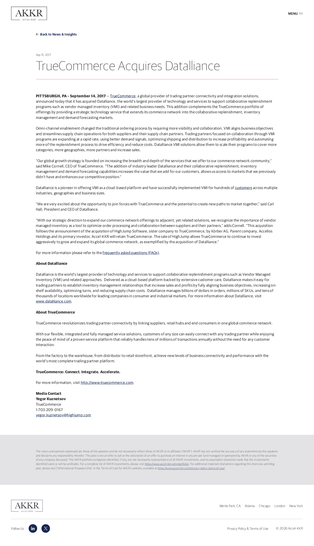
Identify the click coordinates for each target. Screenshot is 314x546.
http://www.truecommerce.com (107, 382)
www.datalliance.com (54, 301)
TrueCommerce (122, 96)
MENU (293, 13)
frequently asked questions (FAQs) (131, 252)
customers (243, 187)
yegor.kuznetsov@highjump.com (63, 415)
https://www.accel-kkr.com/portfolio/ (167, 464)
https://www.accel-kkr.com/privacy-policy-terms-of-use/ (191, 468)
